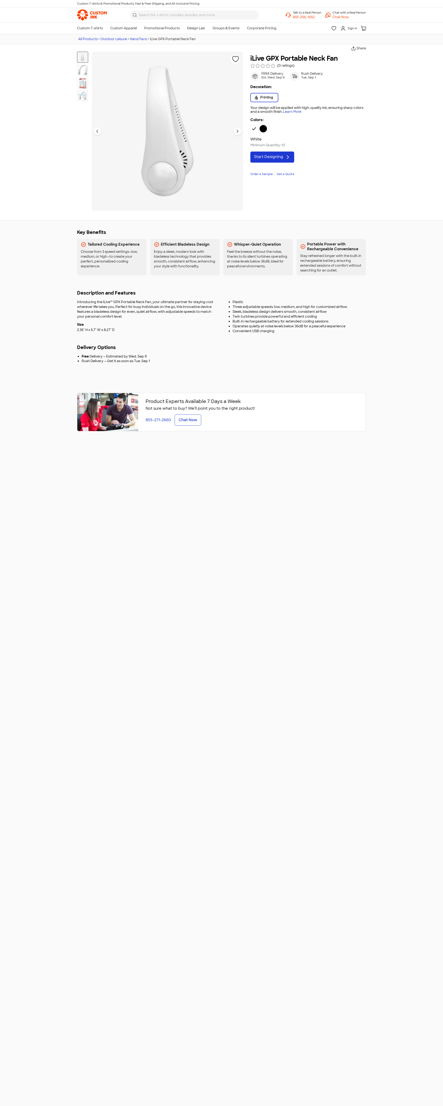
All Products (88, 39)
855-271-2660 (158, 419)
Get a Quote (285, 174)
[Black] (263, 128)
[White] (254, 128)
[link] (92, 15)
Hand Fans (138, 39)
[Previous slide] (97, 131)
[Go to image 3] (82, 83)
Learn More (292, 112)
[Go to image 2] (82, 70)
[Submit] (135, 15)
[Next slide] (237, 131)
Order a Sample (261, 174)
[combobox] (194, 15)
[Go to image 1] (82, 57)
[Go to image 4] (82, 95)
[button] (349, 17)
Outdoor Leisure (114, 39)
